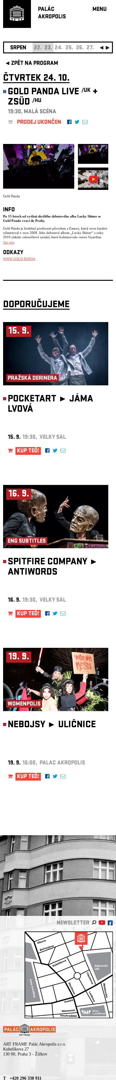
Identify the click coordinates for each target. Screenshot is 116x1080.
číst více (9, 242)
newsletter (73, 923)
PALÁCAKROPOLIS (52, 13)
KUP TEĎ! (28, 451)
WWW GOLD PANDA (19, 259)
